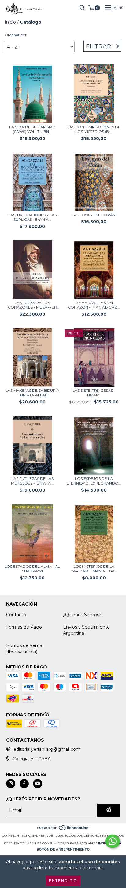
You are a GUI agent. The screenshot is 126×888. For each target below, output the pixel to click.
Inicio (10, 22)
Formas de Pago (24, 627)
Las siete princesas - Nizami (93, 392)
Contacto (16, 614)
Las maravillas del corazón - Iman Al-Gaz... (94, 305)
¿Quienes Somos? (82, 614)
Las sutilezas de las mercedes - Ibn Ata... (32, 480)
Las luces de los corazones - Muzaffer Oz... (32, 305)
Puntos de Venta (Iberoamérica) (24, 648)
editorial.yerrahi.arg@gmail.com (46, 749)
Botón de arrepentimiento (63, 849)
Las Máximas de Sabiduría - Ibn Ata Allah (32, 392)
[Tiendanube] (63, 830)
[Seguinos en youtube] (37, 783)
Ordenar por (16, 35)
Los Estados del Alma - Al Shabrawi (32, 568)
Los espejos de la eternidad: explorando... (93, 480)
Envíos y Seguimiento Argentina (86, 630)
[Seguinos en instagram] (10, 783)
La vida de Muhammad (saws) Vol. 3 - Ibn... (32, 129)
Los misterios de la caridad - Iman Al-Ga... (93, 568)
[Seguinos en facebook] (24, 783)
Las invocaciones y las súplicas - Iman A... (32, 217)
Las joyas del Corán (94, 214)
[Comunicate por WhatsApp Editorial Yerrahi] (112, 841)
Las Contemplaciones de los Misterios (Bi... (93, 129)
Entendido (63, 880)
